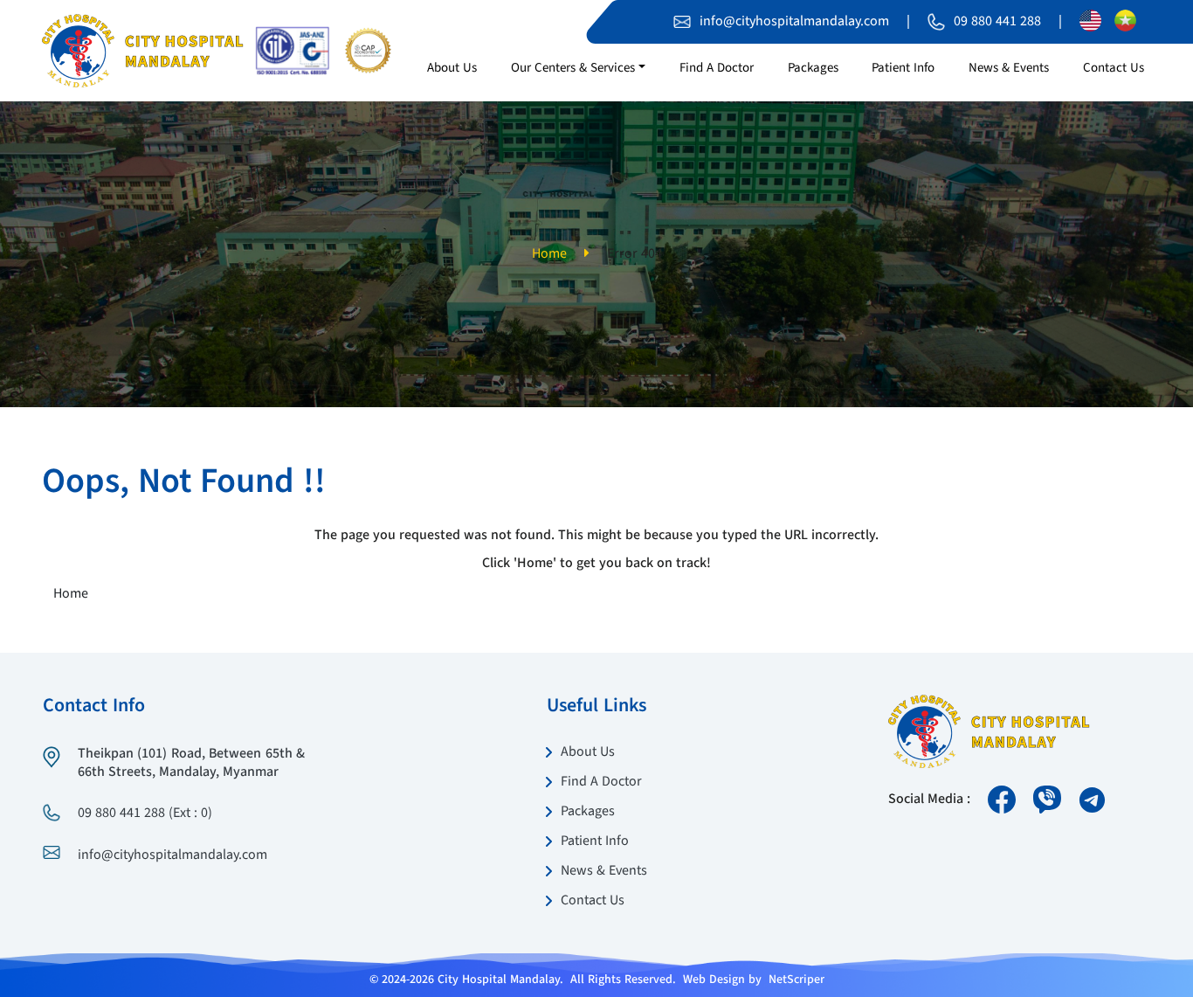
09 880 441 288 (997, 22)
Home (549, 254)
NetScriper (796, 979)
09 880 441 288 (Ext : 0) (145, 813)
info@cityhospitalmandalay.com (794, 22)
